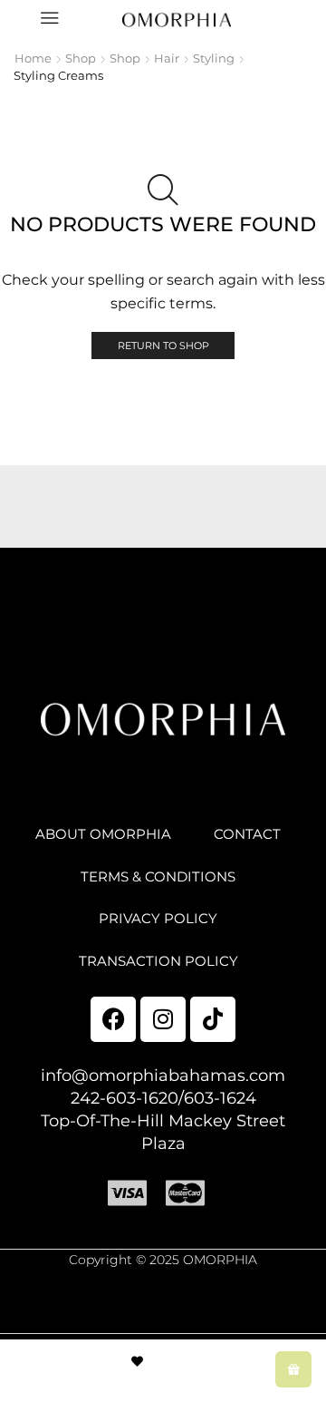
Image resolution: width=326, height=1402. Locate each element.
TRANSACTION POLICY (158, 961)
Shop (80, 58)
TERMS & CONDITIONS (158, 877)
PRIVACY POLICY (158, 918)
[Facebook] (113, 1019)
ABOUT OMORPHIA (103, 834)
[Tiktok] (212, 1019)
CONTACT (247, 834)
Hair (166, 58)
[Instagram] (163, 1019)
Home (33, 58)
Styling (214, 58)
